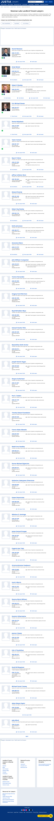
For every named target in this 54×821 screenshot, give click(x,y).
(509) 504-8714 (15, 349)
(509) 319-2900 (15, 126)
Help (24, 812)
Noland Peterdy (17, 192)
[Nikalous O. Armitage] (6, 518)
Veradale (4, 772)
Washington (19, 6)
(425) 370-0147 (15, 264)
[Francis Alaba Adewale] (6, 433)
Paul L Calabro (16, 396)
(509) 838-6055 (15, 484)
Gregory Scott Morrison (19, 294)
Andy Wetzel (16, 67)
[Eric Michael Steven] (6, 106)
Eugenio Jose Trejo (18, 548)
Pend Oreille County (7, 783)
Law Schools (24, 4)
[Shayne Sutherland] (6, 382)
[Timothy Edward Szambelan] (6, 416)
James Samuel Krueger (19, 531)
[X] (30, 810)
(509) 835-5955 (15, 434)
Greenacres (5, 773)
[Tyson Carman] (6, 143)
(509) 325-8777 (15, 107)
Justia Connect (10, 812)
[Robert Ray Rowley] (6, 212)
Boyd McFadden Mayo (19, 311)
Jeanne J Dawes (17, 633)
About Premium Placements (8, 799)
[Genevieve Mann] (6, 246)
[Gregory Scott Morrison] (6, 297)
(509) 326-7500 (15, 637)
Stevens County (6, 784)
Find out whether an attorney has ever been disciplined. (45, 765)
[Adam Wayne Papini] (6, 706)
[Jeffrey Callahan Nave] (6, 178)
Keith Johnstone (17, 226)
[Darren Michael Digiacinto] (6, 467)
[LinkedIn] (21, 810)
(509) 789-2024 (15, 179)
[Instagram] (26, 810)
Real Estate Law (24, 767)
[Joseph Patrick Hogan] (6, 365)
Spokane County (6, 781)
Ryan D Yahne (16, 158)
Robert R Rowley (17, 85)
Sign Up (50, 1)
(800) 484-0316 (15, 654)
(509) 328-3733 (15, 620)
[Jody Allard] (6, 723)
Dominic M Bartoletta (19, 616)
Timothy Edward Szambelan (21, 413)
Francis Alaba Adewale (19, 430)
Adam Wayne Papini (18, 703)
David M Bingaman (18, 667)
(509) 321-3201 (15, 586)
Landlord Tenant (13, 6)
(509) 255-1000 (15, 196)
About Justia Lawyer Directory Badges (9, 794)
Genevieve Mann (17, 243)
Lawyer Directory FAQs (7, 796)
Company (21, 812)
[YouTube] (23, 810)
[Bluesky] (29, 810)
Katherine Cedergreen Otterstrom (23, 480)
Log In (46, 1)
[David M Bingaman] (6, 670)
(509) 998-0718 (15, 690)
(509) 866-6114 (15, 451)
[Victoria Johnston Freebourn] (6, 568)
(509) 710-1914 (15, 672)
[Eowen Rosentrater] (6, 501)
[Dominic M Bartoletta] (6, 619)
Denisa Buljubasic (18, 121)
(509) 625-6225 (15, 417)
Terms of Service (29, 812)
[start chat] (51, 816)
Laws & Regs (31, 4)
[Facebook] (24, 810)
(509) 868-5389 (15, 501)
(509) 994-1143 (15, 213)
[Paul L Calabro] (6, 399)
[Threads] (27, 810)
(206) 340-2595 (15, 552)
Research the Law (17, 4)
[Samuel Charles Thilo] (6, 331)
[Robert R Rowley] (6, 88)
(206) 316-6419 (15, 724)
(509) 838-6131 (15, 467)
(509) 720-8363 (15, 707)
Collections (23, 764)
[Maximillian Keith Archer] (6, 348)
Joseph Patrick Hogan (19, 362)
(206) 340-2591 (15, 535)
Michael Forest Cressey (19, 686)
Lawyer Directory (6, 6)
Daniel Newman (17, 49)
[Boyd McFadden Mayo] (6, 314)
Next (27, 736)
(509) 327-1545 (15, 400)
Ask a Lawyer (10, 4)
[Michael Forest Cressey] (6, 689)
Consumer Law (24, 765)
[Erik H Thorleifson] (6, 653)
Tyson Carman (16, 140)
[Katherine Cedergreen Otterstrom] (6, 484)
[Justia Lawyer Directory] (6, 2)
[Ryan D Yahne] (6, 161)
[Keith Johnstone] (6, 229)
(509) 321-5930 (15, 162)
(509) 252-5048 (15, 518)
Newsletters (37, 4)
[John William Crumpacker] (6, 263)
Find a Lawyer (4, 4)
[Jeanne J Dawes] (6, 636)
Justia (2, 6)
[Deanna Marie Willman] (6, 602)
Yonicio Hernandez (18, 277)
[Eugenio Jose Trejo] (6, 551)
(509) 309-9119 (15, 603)
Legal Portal (16, 812)
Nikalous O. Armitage (19, 514)
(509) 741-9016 (15, 53)
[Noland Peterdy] (6, 195)
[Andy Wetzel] (6, 70)
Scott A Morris (16, 582)
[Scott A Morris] (6, 585)
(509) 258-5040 (15, 366)
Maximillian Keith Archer (20, 345)
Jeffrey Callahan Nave (19, 175)
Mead (4, 767)
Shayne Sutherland (18, 379)
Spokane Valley (6, 770)
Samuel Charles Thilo (19, 328)
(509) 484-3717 (15, 230)
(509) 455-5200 (15, 332)
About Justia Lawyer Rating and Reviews (8, 802)
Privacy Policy (35, 812)
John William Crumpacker (20, 260)
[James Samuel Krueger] (6, 534)
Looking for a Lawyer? (43, 815)
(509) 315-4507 (15, 383)
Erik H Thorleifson (18, 650)
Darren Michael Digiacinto (20, 463)
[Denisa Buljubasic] (6, 125)
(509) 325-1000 (15, 298)
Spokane (4, 765)
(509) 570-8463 (15, 569)
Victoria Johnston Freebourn (21, 565)
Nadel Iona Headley (18, 446)
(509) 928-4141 (15, 71)
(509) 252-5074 (15, 89)
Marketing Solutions (44, 4)
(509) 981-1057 (15, 144)
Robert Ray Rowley (18, 209)
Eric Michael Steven (18, 103)
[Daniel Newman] (6, 52)
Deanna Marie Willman (19, 599)
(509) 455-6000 (15, 281)
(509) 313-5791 (15, 247)
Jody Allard (15, 720)
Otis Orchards (5, 769)
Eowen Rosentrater (18, 497)
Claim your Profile (6, 798)
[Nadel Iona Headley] (6, 450)
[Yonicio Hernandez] (6, 280)
